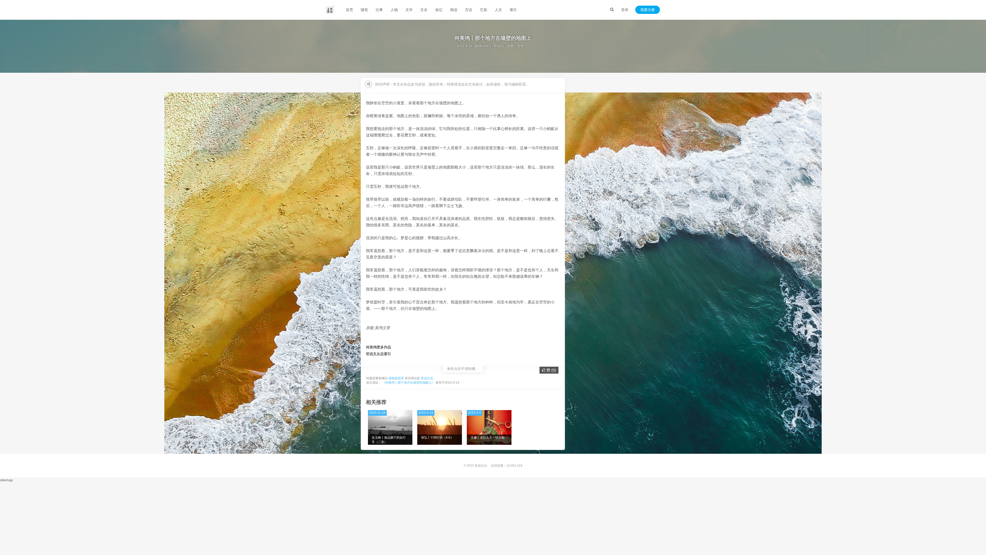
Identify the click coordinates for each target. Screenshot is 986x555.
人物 (394, 10)
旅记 (438, 10)
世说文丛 (427, 378)
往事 (379, 10)
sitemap (6, 480)
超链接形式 (396, 378)
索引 (513, 10)
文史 (424, 10)
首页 (349, 10)
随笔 (364, 10)
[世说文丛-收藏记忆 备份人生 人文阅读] (330, 9)
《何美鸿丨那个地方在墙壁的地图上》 (408, 382)
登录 (624, 10)
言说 (468, 10)
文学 (409, 10)
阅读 (453, 10)
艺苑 (483, 10)
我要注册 (647, 10)
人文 (498, 10)
